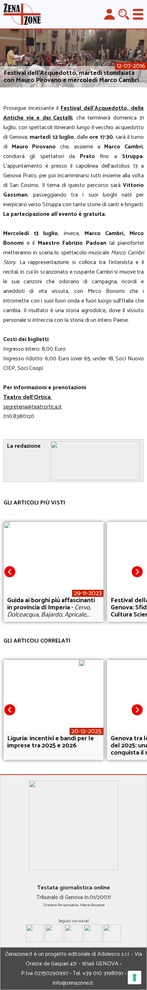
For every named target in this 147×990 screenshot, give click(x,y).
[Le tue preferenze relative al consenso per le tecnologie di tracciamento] (134, 977)
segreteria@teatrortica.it (32, 407)
